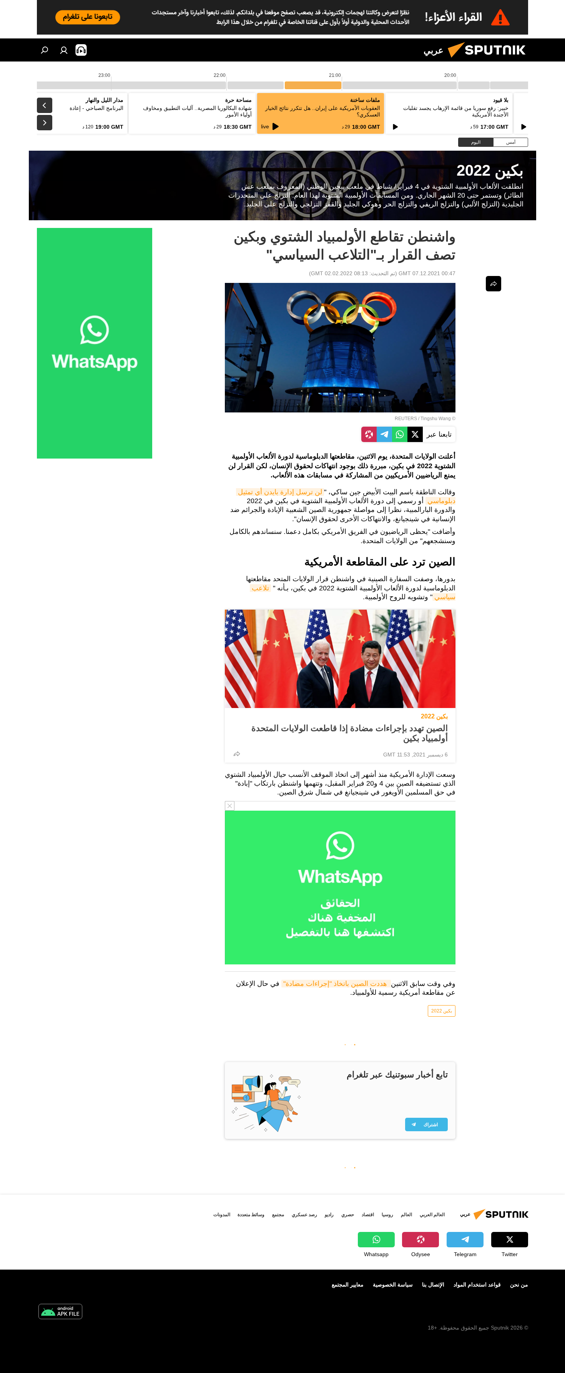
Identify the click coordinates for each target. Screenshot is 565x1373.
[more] (236, 753)
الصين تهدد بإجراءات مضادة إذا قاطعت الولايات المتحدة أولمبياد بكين (349, 733)
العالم (406, 1214)
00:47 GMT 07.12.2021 (427, 273)
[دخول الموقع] (63, 50)
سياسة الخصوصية (393, 1285)
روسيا (387, 1214)
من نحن (519, 1285)
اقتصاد (368, 1214)
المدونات (221, 1214)
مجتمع (278, 1214)
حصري (347, 1214)
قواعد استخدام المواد (477, 1285)
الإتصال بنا (433, 1285)
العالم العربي (432, 1214)
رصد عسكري (304, 1214)
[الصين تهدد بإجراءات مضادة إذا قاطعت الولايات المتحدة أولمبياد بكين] (340, 659)
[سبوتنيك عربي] (490, 60)
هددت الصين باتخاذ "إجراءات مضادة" (336, 983)
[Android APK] (60, 1312)
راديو (329, 1214)
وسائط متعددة (251, 1214)
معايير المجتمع (348, 1285)
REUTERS (406, 418)
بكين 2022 (434, 716)
